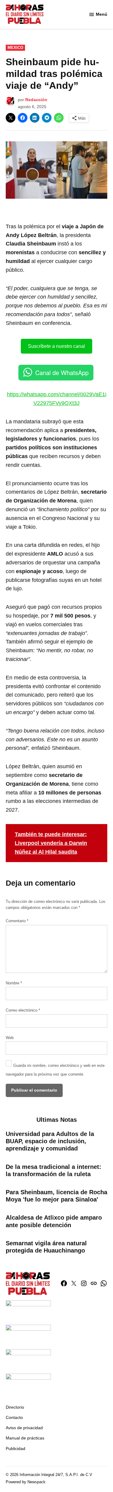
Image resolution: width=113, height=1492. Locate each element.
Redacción (36, 99)
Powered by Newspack (26, 1482)
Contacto (14, 1417)
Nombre (14, 983)
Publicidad (15, 1448)
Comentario (17, 921)
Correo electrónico (23, 1010)
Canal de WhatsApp (62, 372)
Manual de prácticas (25, 1438)
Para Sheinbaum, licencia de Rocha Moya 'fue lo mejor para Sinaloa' (56, 1196)
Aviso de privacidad (24, 1427)
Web (10, 1038)
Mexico (15, 48)
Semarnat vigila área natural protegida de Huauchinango (46, 1247)
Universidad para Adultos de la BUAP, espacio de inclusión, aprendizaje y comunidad (50, 1141)
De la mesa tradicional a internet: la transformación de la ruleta (53, 1170)
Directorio (15, 1407)
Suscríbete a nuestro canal (56, 346)
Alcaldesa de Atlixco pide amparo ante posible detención (54, 1221)
